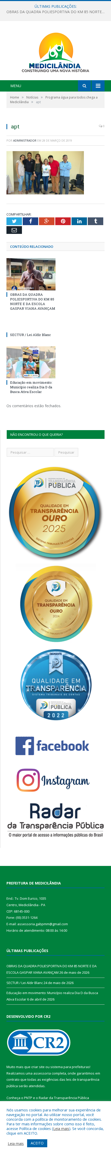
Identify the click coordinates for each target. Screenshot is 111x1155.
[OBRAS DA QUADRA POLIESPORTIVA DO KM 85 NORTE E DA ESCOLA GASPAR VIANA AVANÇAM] (31, 274)
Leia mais (61, 1128)
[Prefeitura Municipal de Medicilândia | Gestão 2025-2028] (55, 51)
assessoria (42, 1073)
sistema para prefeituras (70, 1066)
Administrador (24, 140)
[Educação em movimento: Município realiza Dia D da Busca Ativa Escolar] (31, 362)
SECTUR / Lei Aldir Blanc (54, 12)
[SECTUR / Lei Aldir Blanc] (31, 325)
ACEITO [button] (37, 1143)
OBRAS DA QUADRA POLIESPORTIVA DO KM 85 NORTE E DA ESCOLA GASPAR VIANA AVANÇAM (32, 301)
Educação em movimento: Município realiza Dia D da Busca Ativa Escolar (31, 387)
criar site (38, 1066)
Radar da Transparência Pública (64, 1097)
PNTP (28, 1097)
